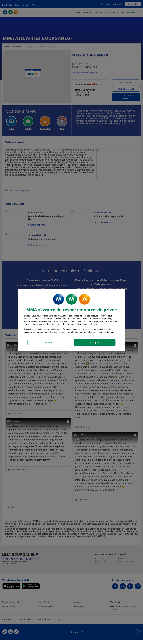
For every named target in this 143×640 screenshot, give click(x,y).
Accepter (94, 342)
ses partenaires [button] (72, 315)
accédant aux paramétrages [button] (36, 331)
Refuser (48, 342)
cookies (96, 331)
